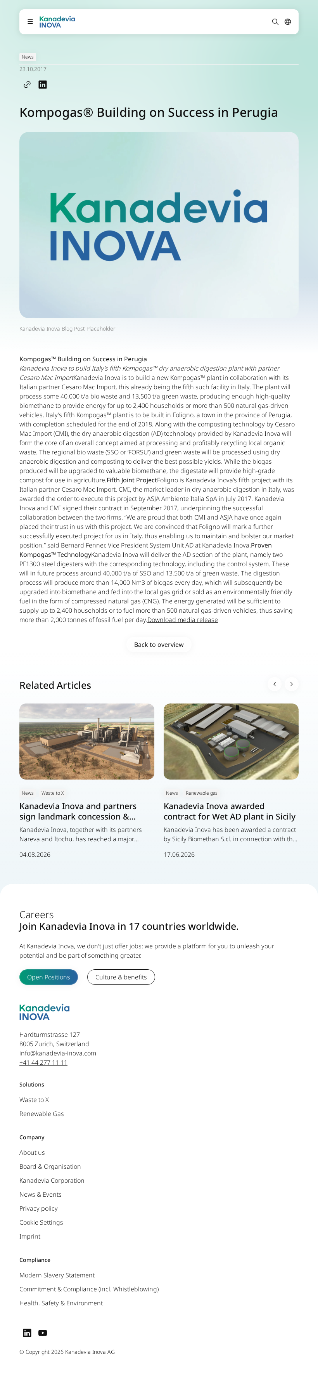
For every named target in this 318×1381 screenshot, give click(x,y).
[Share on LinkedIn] (42, 84)
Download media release (182, 619)
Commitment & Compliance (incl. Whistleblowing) (89, 1289)
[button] (275, 684)
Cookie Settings (41, 1222)
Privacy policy (38, 1208)
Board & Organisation (50, 1166)
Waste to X (34, 1099)
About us (32, 1152)
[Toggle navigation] (30, 22)
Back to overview (159, 644)
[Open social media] (27, 1333)
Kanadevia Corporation (52, 1180)
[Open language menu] (288, 22)
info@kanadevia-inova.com (57, 1053)
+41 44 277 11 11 (43, 1062)
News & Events (40, 1194)
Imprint (29, 1236)
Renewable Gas (41, 1113)
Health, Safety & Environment (61, 1303)
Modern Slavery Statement (57, 1275)
